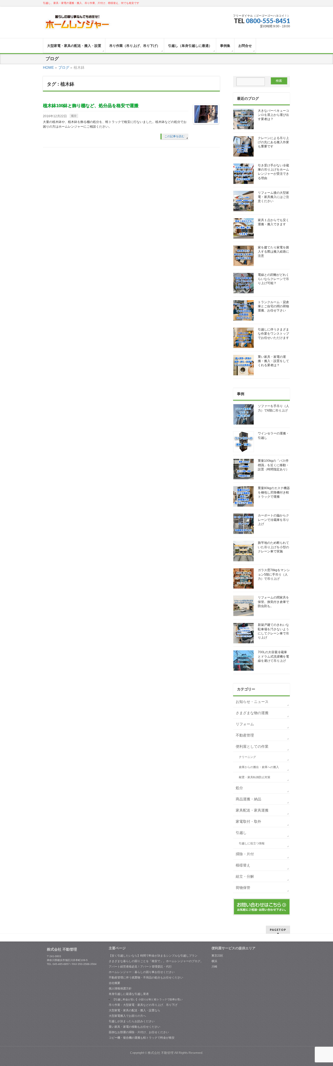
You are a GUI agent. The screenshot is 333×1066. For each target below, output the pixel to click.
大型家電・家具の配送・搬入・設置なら (134, 1010)
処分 (73, 115)
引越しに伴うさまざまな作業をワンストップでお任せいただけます (273, 334)
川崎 (214, 966)
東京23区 (217, 955)
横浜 (214, 961)
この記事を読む (174, 136)
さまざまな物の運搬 (252, 713)
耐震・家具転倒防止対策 (254, 777)
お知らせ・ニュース (252, 702)
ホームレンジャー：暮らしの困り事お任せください (142, 972)
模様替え (243, 865)
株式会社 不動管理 (161, 1053)
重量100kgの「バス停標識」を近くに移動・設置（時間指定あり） (273, 465)
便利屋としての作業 (252, 746)
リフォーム (245, 724)
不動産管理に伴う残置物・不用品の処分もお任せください (146, 977)
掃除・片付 (245, 854)
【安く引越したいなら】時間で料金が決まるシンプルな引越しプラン (153, 955)
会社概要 (114, 982)
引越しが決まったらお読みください (132, 1021)
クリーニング (247, 756)
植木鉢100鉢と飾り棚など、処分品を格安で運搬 (90, 105)
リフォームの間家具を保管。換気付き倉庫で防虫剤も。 (273, 602)
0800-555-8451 (268, 20)
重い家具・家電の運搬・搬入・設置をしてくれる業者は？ (273, 361)
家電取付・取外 (248, 821)
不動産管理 (245, 735)
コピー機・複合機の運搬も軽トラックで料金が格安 (142, 1037)
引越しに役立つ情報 (252, 843)
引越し (241, 833)
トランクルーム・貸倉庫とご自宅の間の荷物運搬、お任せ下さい (273, 306)
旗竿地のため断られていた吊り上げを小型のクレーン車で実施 (273, 547)
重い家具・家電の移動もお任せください (134, 1026)
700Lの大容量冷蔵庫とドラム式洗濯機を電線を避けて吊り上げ (273, 656)
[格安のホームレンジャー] (77, 24)
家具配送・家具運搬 (252, 810)
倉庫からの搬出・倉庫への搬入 (259, 767)
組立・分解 (245, 876)
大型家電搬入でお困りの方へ (127, 1015)
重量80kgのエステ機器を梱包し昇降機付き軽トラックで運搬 (274, 492)
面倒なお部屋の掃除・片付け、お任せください (139, 1032)
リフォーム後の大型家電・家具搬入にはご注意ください (273, 197)
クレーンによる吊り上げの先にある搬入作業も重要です (273, 142)
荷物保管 (243, 888)
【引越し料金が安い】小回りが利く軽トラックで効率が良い (147, 999)
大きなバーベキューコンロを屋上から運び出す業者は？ (273, 115)
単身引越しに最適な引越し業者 (129, 993)
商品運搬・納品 (248, 799)
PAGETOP (278, 929)
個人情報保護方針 (120, 988)
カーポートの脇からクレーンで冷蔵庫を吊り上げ (273, 520)
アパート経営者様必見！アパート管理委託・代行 (140, 966)
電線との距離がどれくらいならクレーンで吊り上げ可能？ (273, 279)
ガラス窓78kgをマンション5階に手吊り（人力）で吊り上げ (274, 574)
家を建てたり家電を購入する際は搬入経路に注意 (273, 252)
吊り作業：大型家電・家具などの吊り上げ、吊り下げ (143, 1004)
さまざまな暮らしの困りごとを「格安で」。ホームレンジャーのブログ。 (156, 961)
